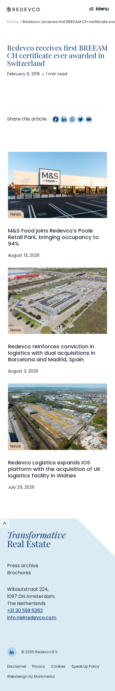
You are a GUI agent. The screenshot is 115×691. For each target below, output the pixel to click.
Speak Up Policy (85, 666)
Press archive (22, 565)
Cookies (58, 666)
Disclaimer (16, 666)
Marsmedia (44, 676)
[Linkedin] (64, 119)
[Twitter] (80, 119)
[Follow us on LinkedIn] (12, 652)
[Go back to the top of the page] (4, 523)
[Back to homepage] (23, 9)
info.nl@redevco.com (31, 617)
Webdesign (17, 676)
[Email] (88, 119)
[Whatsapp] (72, 119)
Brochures (19, 572)
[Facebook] (55, 119)
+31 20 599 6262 (25, 610)
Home (13, 22)
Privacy (38, 666)
